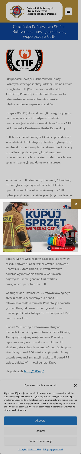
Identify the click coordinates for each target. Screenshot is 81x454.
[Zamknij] (76, 204)
